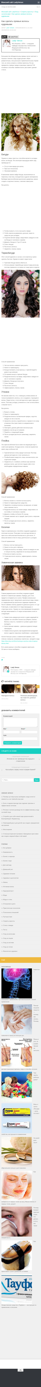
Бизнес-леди (7, 861)
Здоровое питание (9, 873)
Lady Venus (10, 28)
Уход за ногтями (8, 942)
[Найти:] (17, 780)
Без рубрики (7, 848)
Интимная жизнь (8, 886)
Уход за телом (8, 947)
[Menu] (38, 2)
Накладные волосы (7, 695)
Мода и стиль (7, 899)
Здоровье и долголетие (10, 878)
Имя (5, 729)
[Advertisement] (20, 92)
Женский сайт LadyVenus (12, 2)
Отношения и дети (9, 904)
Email (23, 729)
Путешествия (7, 917)
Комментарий (7, 716)
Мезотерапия (7, 829)
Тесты (5, 929)
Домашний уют (8, 869)
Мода (5, 895)
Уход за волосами (8, 7)
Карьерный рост (8, 891)
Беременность (8, 852)
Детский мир (7, 865)
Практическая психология (11, 908)
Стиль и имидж (8, 925)
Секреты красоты (9, 921)
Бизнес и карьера (9, 856)
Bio (5, 37)
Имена (5, 882)
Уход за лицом (8, 938)
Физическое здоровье (10, 951)
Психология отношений (10, 912)
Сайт (5, 735)
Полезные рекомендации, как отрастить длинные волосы (28, 698)
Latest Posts (14, 37)
